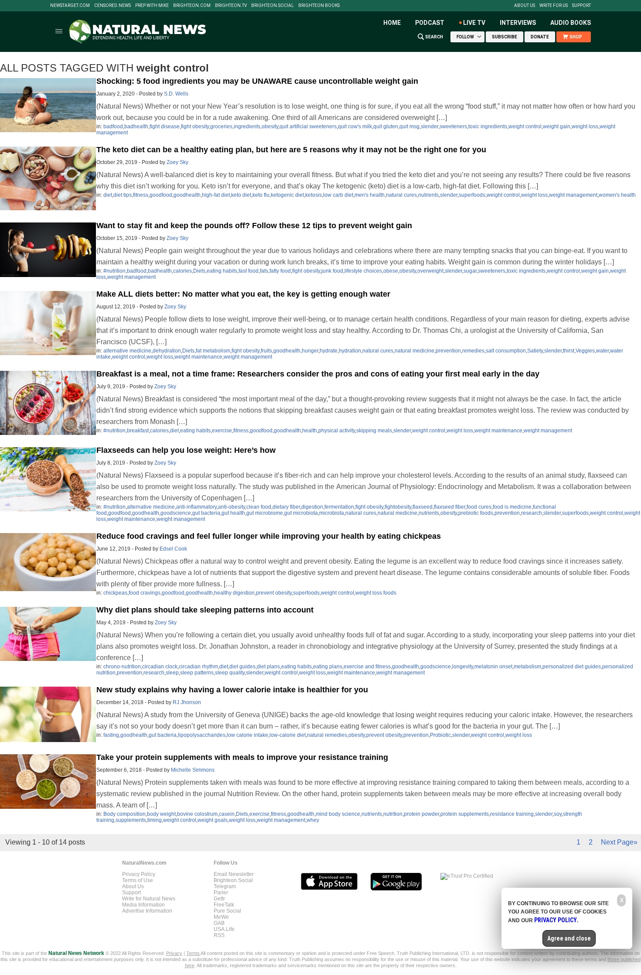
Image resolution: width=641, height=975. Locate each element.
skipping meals (374, 431)
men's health (370, 195)
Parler (221, 892)
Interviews (518, 22)
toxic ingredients (487, 126)
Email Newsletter (234, 874)
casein (227, 814)
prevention (448, 351)
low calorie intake (247, 735)
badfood (113, 126)
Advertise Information (147, 911)
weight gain (556, 126)
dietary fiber (286, 507)
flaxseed (423, 507)
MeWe (221, 917)
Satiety (535, 351)
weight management (573, 195)
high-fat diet (216, 195)
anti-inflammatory (196, 507)
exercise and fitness (367, 667)
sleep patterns (197, 673)
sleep (172, 673)
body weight (161, 814)
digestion (312, 507)
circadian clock (159, 667)
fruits (266, 351)
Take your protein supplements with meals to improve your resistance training (242, 757)
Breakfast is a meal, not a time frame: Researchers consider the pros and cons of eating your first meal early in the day (317, 373)
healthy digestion (234, 593)
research (531, 513)
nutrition (392, 814)
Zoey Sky (177, 162)
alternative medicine (127, 351)
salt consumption (506, 351)
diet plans (268, 667)
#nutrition (114, 271)
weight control (525, 126)
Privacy (174, 953)
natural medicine (414, 351)
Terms (193, 953)
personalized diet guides (571, 667)
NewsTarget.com (70, 5)
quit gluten (385, 126)
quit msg (409, 126)
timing (154, 820)
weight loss (585, 126)
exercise (222, 431)
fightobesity (398, 507)
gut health (233, 513)
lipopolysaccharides (201, 735)
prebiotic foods (475, 513)
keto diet (241, 195)
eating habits (222, 271)
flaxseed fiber (449, 507)
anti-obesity (231, 507)
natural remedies (327, 735)
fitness (140, 195)
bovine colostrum (197, 814)
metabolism (527, 667)
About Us (524, 5)
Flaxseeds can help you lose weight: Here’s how (186, 450)
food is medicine (512, 507)
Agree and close (569, 938)
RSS (219, 935)
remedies (473, 351)
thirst (568, 351)
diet (107, 195)
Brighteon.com (192, 5)
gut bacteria (206, 513)
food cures (479, 507)
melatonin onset (493, 667)
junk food (332, 271)
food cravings (144, 593)
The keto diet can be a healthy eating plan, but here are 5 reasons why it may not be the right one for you (291, 149)
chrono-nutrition (122, 667)
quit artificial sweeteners (308, 126)
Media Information (143, 905)
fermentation (339, 507)
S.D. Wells (176, 94)
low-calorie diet (287, 735)
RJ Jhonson (187, 702)
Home (392, 22)
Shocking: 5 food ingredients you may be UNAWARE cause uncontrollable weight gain (257, 81)
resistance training (512, 814)
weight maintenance (198, 357)
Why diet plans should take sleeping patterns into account (205, 610)
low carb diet (338, 195)
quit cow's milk (355, 126)
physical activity (336, 431)
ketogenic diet (287, 195)
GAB (219, 923)
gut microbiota (301, 513)
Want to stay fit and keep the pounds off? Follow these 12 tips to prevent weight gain (254, 225)
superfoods (472, 195)
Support (581, 5)
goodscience (175, 513)
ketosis (313, 195)
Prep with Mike (152, 5)
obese (390, 271)
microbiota (331, 513)
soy (558, 814)
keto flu (260, 195)
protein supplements (464, 814)
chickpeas (115, 593)
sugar (470, 271)
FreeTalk (224, 905)
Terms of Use (137, 880)
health (309, 431)
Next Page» (619, 842)
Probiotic (440, 735)
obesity (270, 126)
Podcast (429, 22)
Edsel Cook (173, 549)
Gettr (219, 899)
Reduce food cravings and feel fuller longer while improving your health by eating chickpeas (268, 536)
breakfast (138, 431)
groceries (221, 126)
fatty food (280, 271)
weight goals (213, 820)
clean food (258, 507)
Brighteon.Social (272, 5)
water (602, 351)
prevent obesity (274, 593)
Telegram (225, 886)
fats (264, 271)
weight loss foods (375, 593)
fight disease (165, 126)
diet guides (242, 667)
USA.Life (224, 929)
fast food (249, 271)
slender (429, 126)
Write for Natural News (148, 899)
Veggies (585, 351)
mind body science (338, 814)
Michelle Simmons (193, 770)
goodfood (161, 195)
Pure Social (227, 911)
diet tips (122, 195)
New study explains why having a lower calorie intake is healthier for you (232, 689)
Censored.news (112, 5)
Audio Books (570, 22)
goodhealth (187, 195)
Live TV (474, 22)
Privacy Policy (138, 874)
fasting (111, 735)
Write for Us (553, 5)
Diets (199, 271)
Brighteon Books (319, 5)
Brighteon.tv (231, 5)
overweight (430, 271)
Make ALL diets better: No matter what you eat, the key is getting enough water (243, 294)
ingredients (247, 126)
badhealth (136, 126)
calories (182, 271)
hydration (350, 351)
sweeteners (453, 126)
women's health (617, 195)
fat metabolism (213, 351)
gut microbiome (264, 513)
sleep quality (230, 673)
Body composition (124, 814)
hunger (310, 351)
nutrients (428, 195)
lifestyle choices (363, 271)
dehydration (167, 351)
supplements (131, 820)
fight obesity (195, 126)
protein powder (421, 814)
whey (313, 820)
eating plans (327, 667)
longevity (462, 667)
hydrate (329, 351)
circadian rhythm (198, 667)
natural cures (401, 195)
